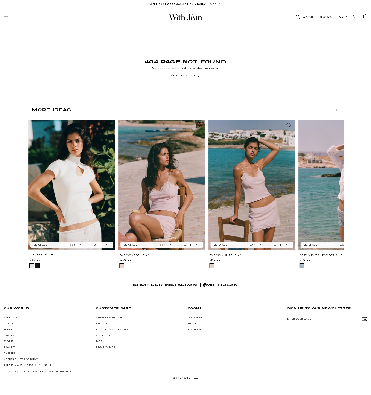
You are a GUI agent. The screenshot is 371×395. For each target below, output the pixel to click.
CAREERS (9, 353)
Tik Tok (192, 323)
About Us (10, 317)
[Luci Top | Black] (37, 265)
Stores (9, 341)
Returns (102, 323)
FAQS (99, 341)
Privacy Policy (14, 335)
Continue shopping (185, 75)
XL (107, 244)
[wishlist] (355, 17)
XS (81, 244)
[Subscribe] (364, 319)
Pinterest (194, 329)
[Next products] (335, 110)
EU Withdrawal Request (113, 329)
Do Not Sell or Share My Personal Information (38, 371)
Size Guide (103, 335)
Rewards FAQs (106, 347)
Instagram (195, 317)
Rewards (10, 347)
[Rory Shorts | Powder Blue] (301, 265)
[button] (304, 16)
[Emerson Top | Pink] (161, 185)
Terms (8, 329)
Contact (10, 323)
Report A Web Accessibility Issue (27, 365)
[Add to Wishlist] (109, 125)
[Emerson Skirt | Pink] (251, 185)
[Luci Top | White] (71, 185)
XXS (72, 244)
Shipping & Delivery (110, 317)
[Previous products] (326, 110)
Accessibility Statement (21, 359)
